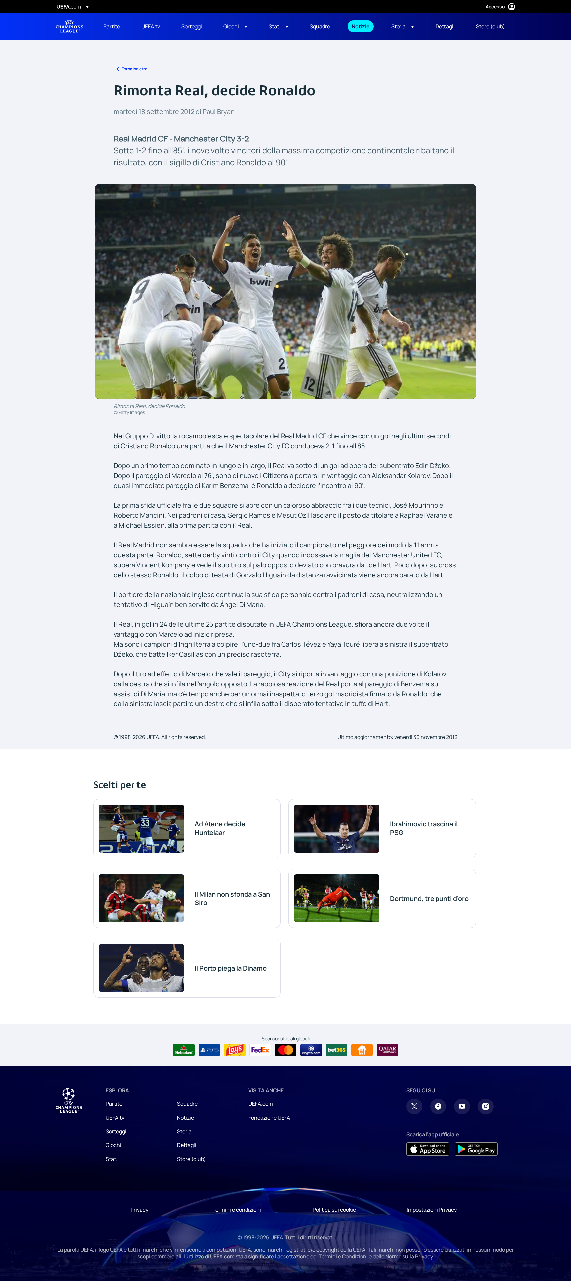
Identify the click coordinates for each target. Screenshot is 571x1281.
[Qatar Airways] (387, 1050)
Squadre (187, 1103)
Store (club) (191, 1159)
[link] (111, 26)
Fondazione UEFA (269, 1117)
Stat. (111, 1159)
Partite (114, 1103)
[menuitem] (114, 26)
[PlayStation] (209, 1050)
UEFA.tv (115, 1117)
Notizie (185, 1117)
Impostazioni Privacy (432, 1209)
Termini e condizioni (236, 1209)
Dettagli (186, 1145)
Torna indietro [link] (134, 69)
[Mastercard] (285, 1050)
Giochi (113, 1145)
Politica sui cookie (334, 1209)
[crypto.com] (311, 1050)
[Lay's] (235, 1050)
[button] (235, 26)
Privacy (139, 1209)
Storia (184, 1131)
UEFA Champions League (69, 26)
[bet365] (336, 1050)
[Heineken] (184, 1050)
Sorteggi (116, 1131)
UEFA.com (260, 1103)
